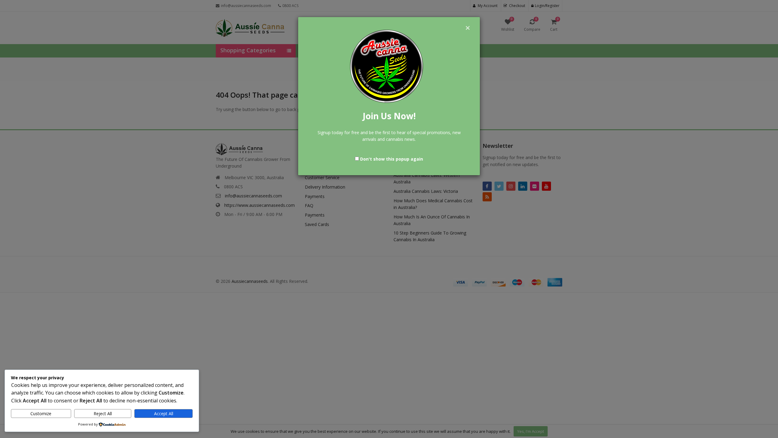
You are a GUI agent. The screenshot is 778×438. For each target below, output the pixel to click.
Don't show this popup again (391, 159)
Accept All (163, 413)
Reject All (103, 413)
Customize (40, 413)
